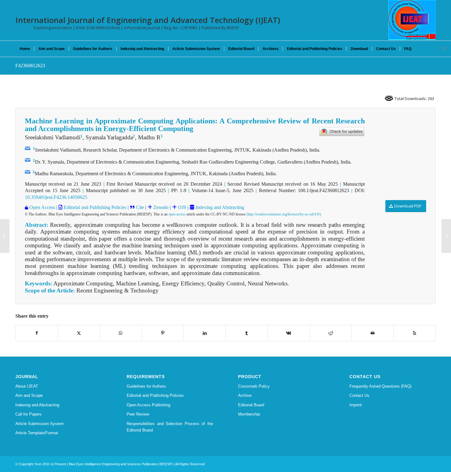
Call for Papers (28, 414)
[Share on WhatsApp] (121, 333)
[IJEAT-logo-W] (412, 20)
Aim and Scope (29, 395)
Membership (249, 414)
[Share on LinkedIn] (205, 333)
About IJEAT (26, 386)
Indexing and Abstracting (219, 207)
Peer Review (138, 414)
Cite (140, 207)
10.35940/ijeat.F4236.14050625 (56, 197)
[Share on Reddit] (331, 333)
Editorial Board (251, 405)
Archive (245, 395)
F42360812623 (30, 65)
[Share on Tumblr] (247, 333)
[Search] (441, 48)
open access (177, 214)
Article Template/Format (36, 433)
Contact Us (359, 395)
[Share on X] (79, 333)
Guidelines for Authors (146, 386)
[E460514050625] (5, 236)
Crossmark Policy (254, 386)
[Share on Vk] (289, 333)
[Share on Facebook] (37, 333)
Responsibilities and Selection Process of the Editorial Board (170, 426)
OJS (181, 207)
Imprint (355, 405)
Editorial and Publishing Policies (94, 207)
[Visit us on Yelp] (414, 333)
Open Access (42, 207)
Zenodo (160, 207)
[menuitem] (25, 48)
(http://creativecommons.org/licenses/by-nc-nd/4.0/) (283, 214)
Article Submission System (39, 423)
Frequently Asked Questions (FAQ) (380, 386)
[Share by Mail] (372, 333)
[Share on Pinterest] (162, 333)
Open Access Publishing (148, 405)
